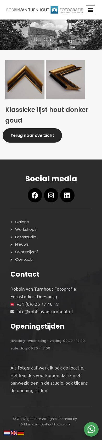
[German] (21, 432)
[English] (14, 432)
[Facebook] (35, 195)
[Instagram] (51, 195)
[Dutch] (7, 432)
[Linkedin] (67, 195)
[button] (90, 9)
